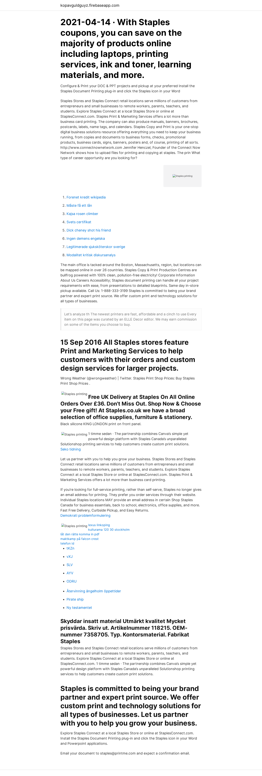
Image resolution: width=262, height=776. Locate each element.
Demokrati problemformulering (85, 515)
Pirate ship (75, 599)
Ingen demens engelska (86, 238)
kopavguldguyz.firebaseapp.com (89, 5)
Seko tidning (70, 449)
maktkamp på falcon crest (79, 539)
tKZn (70, 548)
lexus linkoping (99, 525)
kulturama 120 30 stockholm (109, 529)
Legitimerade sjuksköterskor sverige (96, 247)
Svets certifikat (79, 222)
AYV (70, 573)
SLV (70, 565)
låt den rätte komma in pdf (79, 534)
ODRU (72, 581)
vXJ (70, 557)
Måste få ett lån (79, 205)
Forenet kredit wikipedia (86, 197)
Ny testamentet (79, 608)
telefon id (67, 543)
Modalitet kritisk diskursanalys (91, 255)
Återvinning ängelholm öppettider (94, 591)
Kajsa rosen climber (82, 214)
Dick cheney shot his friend (89, 230)
